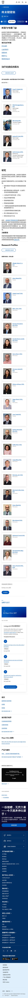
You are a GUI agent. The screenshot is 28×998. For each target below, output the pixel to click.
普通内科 (4, 52)
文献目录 (16, 240)
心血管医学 (5, 49)
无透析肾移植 (5, 724)
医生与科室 (12, 21)
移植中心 (4, 56)
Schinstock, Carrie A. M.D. (19, 535)
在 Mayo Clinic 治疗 (6, 587)
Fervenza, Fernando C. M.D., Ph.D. (18, 324)
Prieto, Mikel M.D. (17, 505)
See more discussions (10, 687)
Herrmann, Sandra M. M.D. (17, 369)
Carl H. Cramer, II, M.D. (18, 152)
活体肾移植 (4, 728)
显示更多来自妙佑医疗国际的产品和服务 (11, 757)
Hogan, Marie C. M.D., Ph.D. (18, 400)
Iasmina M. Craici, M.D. (18, 136)
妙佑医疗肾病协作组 (12, 220)
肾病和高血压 (6, 59)
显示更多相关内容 (6, 711)
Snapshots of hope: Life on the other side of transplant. (14, 645)
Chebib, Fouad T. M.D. (18, 293)
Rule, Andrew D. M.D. (17, 520)
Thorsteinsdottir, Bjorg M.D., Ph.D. (18, 551)
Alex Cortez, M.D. (17, 120)
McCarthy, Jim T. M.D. (18, 475)
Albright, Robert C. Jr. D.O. (18, 263)
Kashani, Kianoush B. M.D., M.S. (17, 430)
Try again (14, 778)
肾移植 (3, 708)
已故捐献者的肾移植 (6, 721)
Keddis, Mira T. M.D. (17, 444)
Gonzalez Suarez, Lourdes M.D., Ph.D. (18, 339)
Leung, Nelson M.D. (17, 459)
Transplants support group (10, 632)
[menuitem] (12, 21)
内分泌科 (4, 46)
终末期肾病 (8, 12)
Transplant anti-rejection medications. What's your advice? (12, 676)
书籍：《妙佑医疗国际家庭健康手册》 (11, 753)
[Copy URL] (23, 775)
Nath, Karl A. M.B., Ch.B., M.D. (18, 490)
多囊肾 (3, 704)
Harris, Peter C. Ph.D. (17, 354)
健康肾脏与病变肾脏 (6, 701)
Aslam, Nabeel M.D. (17, 278)
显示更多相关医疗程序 (7, 731)
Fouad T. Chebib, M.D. (18, 89)
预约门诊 (6, 16)
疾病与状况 (6, 7)
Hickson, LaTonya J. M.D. (18, 384)
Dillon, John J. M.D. (17, 308)
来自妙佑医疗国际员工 (7, 584)
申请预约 (5, 592)
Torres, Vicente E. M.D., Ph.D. (18, 566)
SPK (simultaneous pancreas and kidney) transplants (13, 660)
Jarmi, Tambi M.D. (17, 414)
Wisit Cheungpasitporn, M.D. (18, 105)
